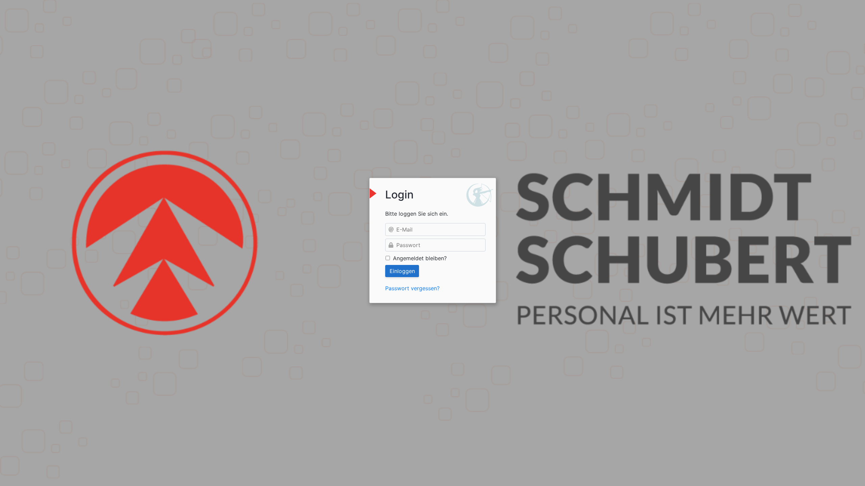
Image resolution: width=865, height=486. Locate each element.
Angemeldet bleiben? (420, 258)
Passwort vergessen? (412, 288)
